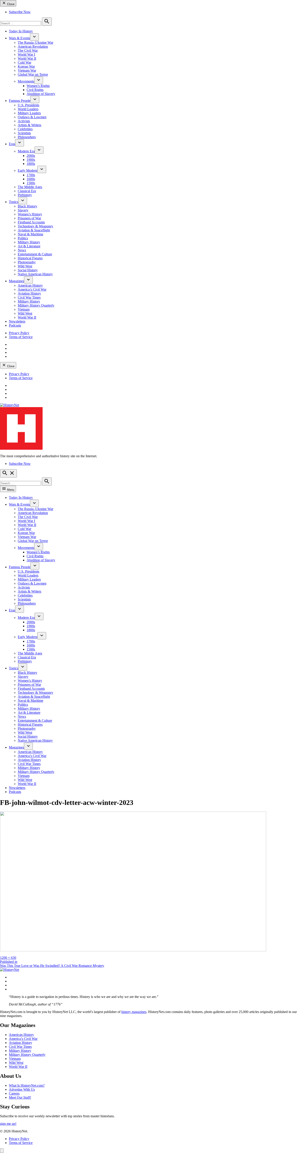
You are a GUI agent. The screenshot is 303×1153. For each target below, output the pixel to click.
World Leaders (28, 109)
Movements (26, 81)
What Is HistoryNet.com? (27, 1085)
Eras (12, 144)
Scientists (24, 133)
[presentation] (34, 37)
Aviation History (29, 293)
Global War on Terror (33, 74)
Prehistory (25, 195)
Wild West (25, 266)
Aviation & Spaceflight (34, 230)
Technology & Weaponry (35, 226)
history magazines (133, 1012)
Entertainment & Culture (35, 254)
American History (30, 285)
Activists (24, 121)
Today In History (21, 31)
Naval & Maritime (30, 234)
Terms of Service (21, 337)
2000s (31, 156)
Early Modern (27, 170)
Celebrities (25, 129)
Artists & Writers (29, 125)
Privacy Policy (19, 333)
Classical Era (27, 191)
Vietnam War (27, 70)
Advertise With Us (22, 1089)
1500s (31, 183)
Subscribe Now (20, 12)
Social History (28, 270)
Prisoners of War (29, 218)
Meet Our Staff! (20, 1097)
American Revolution (33, 46)
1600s (31, 179)
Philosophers (27, 137)
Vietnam (24, 309)
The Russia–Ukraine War (35, 42)
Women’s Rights (38, 86)
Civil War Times (29, 297)
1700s (31, 175)
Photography (27, 262)
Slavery (23, 210)
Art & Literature (29, 246)
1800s (31, 164)
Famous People (19, 100)
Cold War (24, 62)
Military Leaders (29, 113)
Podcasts (15, 325)
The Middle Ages (30, 187)
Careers (14, 1093)
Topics (13, 202)
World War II (27, 58)
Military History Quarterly (36, 305)
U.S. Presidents (28, 105)
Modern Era (26, 151)
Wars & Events (19, 38)
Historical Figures (30, 258)
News (22, 250)
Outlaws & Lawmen (32, 117)
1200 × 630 (8, 958)
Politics (23, 238)
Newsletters (17, 321)
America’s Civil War (32, 289)
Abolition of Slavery (41, 94)
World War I (26, 54)
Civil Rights (35, 90)
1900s (31, 160)
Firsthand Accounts (31, 222)
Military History (29, 242)
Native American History (35, 274)
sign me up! (8, 1123)
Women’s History (30, 214)
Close (10, 4)
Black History (27, 206)
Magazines (16, 281)
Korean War (26, 66)
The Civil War (28, 50)
